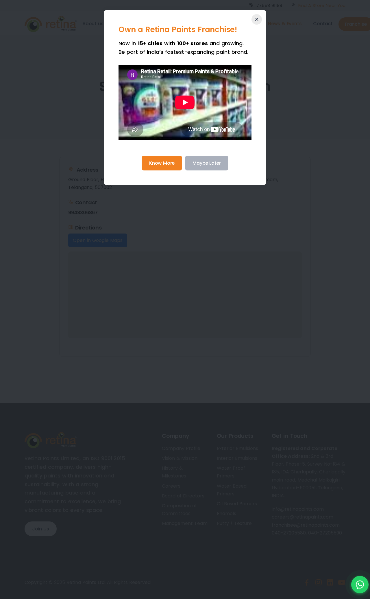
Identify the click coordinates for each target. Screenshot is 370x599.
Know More (162, 163)
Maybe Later (207, 163)
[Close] (256, 19)
